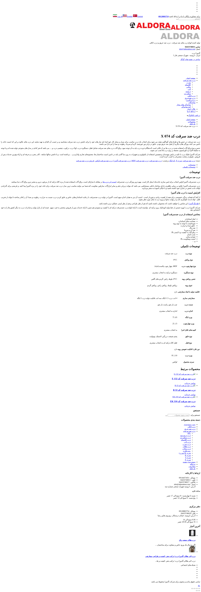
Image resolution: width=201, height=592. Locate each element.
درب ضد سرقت (189, 161)
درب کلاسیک (186, 440)
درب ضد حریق (189, 429)
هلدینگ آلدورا (194, 204)
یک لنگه (172, 161)
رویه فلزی (187, 451)
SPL (189, 433)
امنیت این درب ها (109, 182)
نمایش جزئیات (189, 383)
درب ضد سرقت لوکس (104, 161)
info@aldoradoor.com (187, 49)
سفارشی (191, 466)
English (129, 16)
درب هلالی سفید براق (187, 540)
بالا (199, 586)
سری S (188, 458)
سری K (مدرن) (185, 453)
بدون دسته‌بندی (189, 425)
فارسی (120, 16)
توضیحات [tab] (191, 165)
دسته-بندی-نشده (189, 462)
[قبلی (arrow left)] (199, 590)
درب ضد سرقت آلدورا (122, 161)
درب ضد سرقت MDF (140, 161)
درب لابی (187, 442)
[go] (177, 19)
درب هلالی (187, 447)
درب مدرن (187, 444)
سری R (188, 455)
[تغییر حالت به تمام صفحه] (197, 588)
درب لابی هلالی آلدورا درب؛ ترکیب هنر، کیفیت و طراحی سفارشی (170, 556)
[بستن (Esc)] (192, 588)
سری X (179, 161)
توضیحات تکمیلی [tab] (189, 167)
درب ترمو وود (185, 435)
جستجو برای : (195, 415)
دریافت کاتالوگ (194, 115)
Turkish (140, 16)
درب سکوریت (185, 438)
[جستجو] (166, 415)
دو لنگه (192, 464)
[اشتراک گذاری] (194, 588)
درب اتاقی (191, 427)
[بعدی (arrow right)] (197, 590)
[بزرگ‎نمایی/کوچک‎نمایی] (199, 588)
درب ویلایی (186, 449)
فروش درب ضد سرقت (85, 161)
